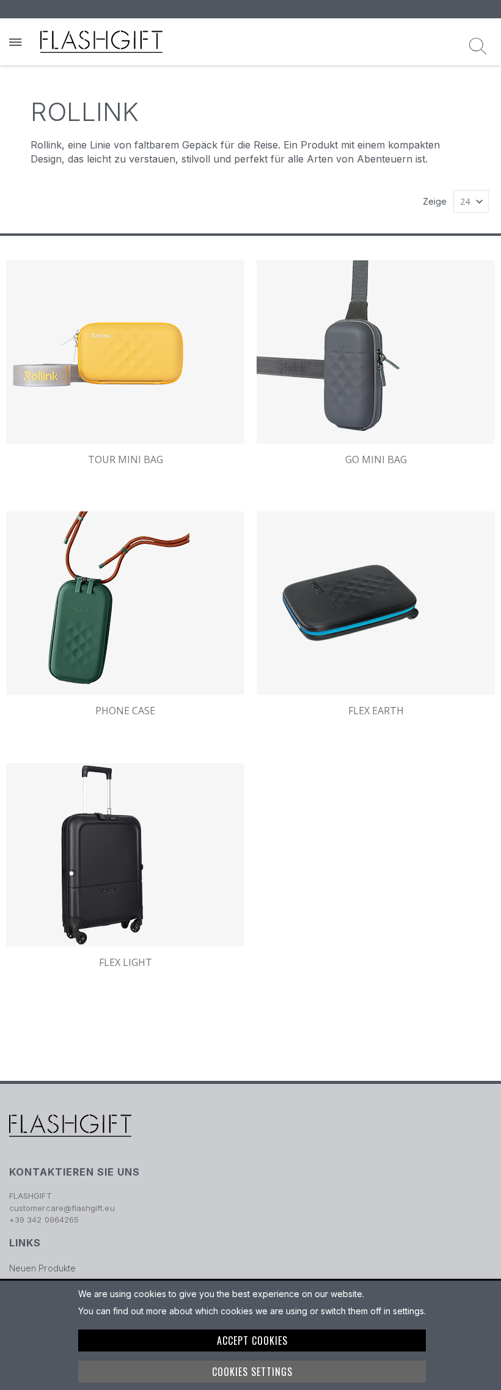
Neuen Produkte (42, 1268)
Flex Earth (376, 710)
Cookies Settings (252, 1371)
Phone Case (125, 710)
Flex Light (125, 962)
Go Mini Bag (376, 459)
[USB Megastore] (101, 42)
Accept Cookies (252, 1340)
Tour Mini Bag (125, 459)
